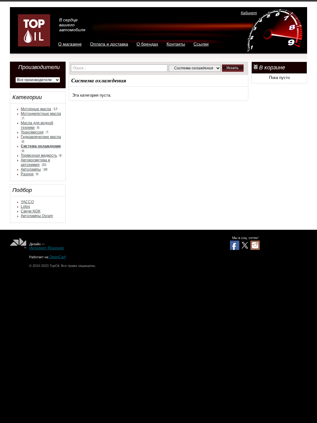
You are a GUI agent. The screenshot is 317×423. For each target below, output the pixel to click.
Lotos (25, 206)
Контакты (176, 43)
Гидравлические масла (41, 137)
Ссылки (201, 43)
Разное (27, 174)
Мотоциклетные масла (41, 113)
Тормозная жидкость (39, 155)
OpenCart (57, 257)
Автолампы (31, 169)
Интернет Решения (46, 248)
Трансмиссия (32, 132)
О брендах (147, 43)
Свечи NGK (31, 211)
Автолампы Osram (37, 216)
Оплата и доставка (109, 43)
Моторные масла (36, 109)
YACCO (27, 202)
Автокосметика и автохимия (35, 162)
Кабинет (249, 13)
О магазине (70, 43)
